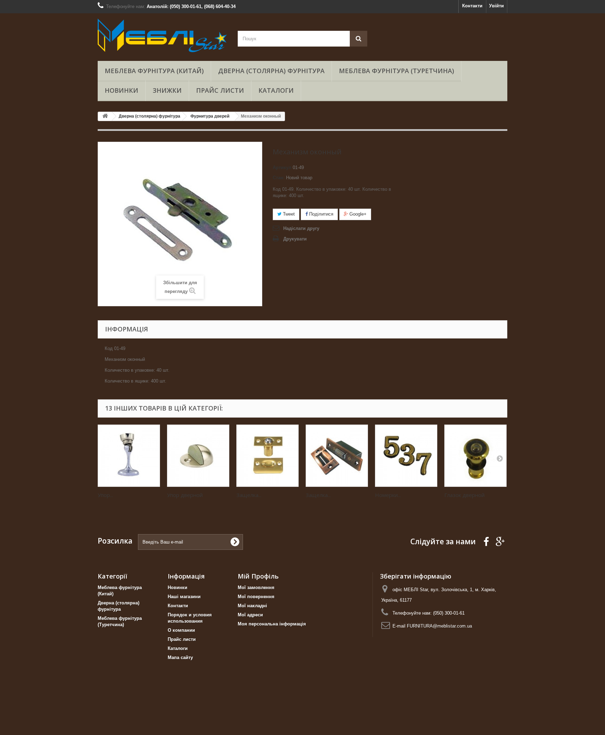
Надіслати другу (301, 228)
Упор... (105, 494)
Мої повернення (256, 596)
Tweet (288, 214)
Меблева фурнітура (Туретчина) (396, 70)
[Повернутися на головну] (105, 116)
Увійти (496, 5)
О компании (181, 630)
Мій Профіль (258, 576)
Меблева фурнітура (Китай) (154, 70)
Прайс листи (220, 90)
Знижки (167, 90)
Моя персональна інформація (272, 623)
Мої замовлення (256, 587)
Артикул (282, 167)
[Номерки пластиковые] (406, 456)
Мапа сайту (180, 657)
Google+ (357, 214)
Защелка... (249, 494)
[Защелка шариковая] (267, 456)
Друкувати (295, 238)
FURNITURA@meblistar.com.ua (439, 626)
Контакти (472, 5)
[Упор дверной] (198, 456)
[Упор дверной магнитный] (129, 456)
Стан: (279, 177)
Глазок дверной (464, 494)
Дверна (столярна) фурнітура (271, 70)
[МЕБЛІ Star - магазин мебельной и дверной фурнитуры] (162, 35)
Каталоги (276, 90)
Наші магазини (184, 596)
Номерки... (388, 494)
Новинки (121, 90)
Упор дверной (185, 494)
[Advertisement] (210, 717)
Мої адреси (250, 614)
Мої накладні (252, 605)
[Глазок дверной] (475, 456)
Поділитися (320, 214)
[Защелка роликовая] (337, 456)
